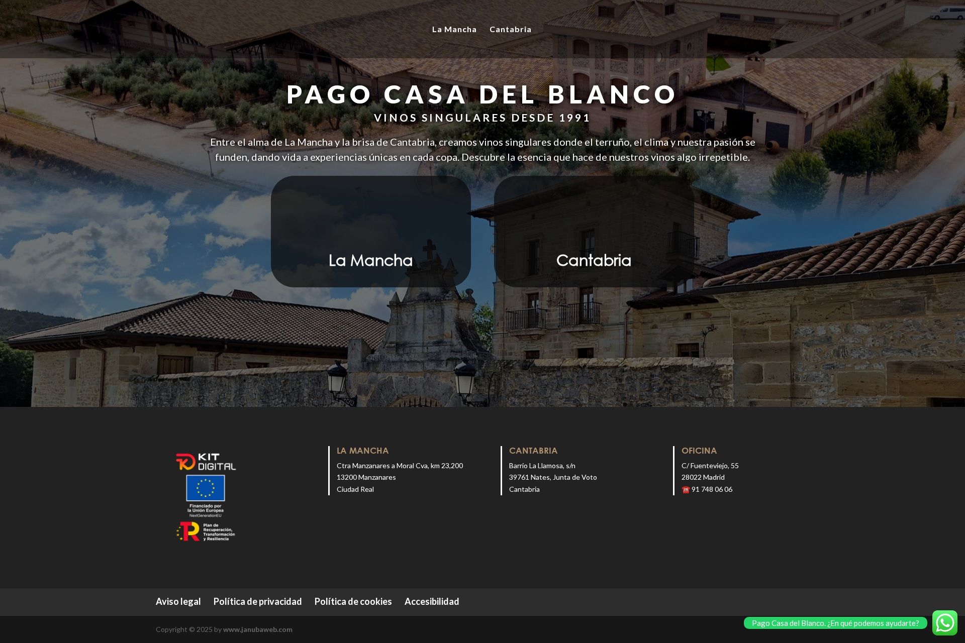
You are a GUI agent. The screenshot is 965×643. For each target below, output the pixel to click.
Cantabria (511, 30)
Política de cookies (353, 601)
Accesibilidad (432, 601)
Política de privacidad (258, 601)
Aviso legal (178, 601)
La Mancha (454, 30)
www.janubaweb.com (258, 629)
